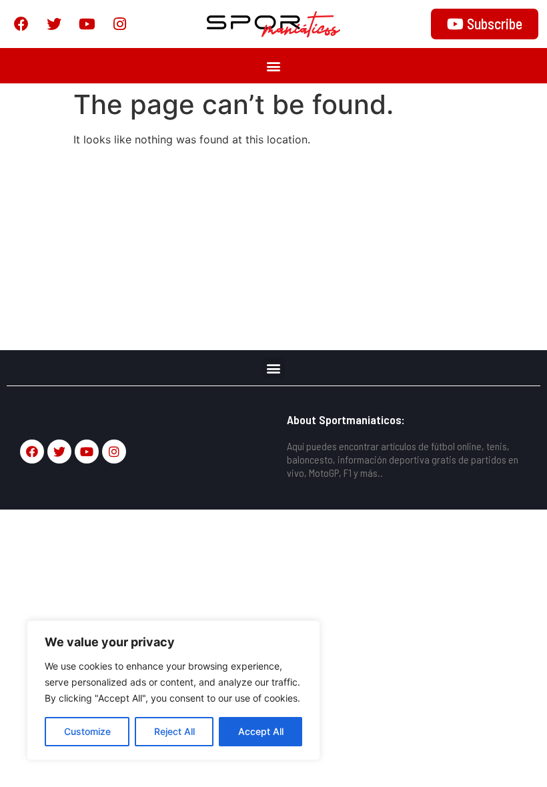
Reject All (174, 731)
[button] (274, 66)
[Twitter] (54, 24)
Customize (87, 731)
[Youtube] (86, 24)
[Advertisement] (273, 250)
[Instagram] (119, 24)
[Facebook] (21, 24)
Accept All (261, 731)
